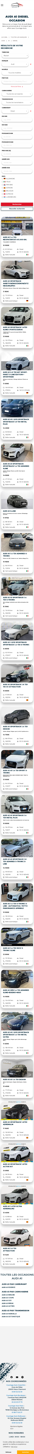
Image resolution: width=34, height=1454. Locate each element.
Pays (3, 176)
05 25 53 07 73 (17, 1402)
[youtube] (17, 1377)
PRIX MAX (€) (6, 150)
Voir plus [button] (14, 1447)
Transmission (7, 99)
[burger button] (2, 5)
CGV (11, 1429)
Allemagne (10, 179)
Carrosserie (7, 90)
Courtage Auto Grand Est (15, 1385)
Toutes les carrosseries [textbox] (14, 94)
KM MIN (4, 116)
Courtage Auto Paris (15, 1406)
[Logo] (17, 6)
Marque (5, 61)
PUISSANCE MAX (7, 142)
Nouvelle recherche (17, 209)
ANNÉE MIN (6, 159)
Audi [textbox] (12, 64)
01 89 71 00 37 (17, 1412)
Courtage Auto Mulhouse (15, 1416)
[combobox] (15, 64)
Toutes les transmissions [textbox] (14, 102)
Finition (5, 78)
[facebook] (11, 1377)
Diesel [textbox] (13, 111)
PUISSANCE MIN (7, 133)
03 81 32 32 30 (17, 1392)
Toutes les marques (19, 37)
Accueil (4, 37)
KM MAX (5, 125)
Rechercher (17, 204)
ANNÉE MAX (6, 168)
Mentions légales (16, 1426)
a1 (9, 41)
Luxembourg (11, 197)
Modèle (5, 69)
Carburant (6, 108)
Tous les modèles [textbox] (14, 73)
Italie (8, 182)
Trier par (5, 52)
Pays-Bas (9, 185)
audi (3, 41)
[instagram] (22, 1377)
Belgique (9, 191)
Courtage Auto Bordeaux (15, 1395)
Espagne (9, 188)
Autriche (9, 194)
